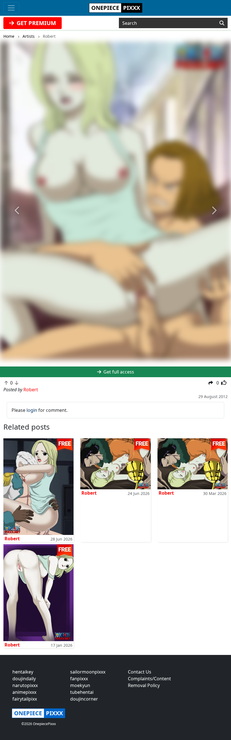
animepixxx (24, 692)
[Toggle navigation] (11, 8)
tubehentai (82, 692)
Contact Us (139, 672)
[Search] (222, 23)
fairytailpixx (24, 699)
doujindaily (24, 678)
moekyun (80, 685)
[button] (17, 210)
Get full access (118, 372)
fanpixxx (79, 678)
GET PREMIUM (35, 23)
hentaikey (22, 672)
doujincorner (84, 699)
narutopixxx (25, 685)
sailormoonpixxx (87, 672)
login (31, 410)
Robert (12, 538)
